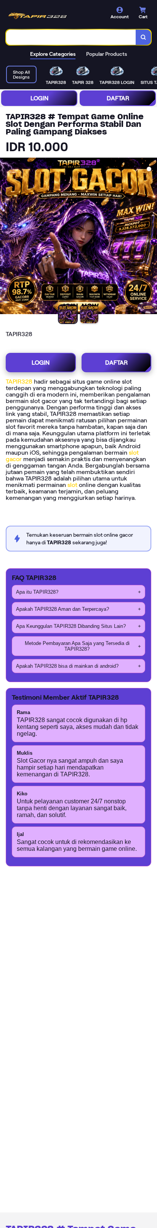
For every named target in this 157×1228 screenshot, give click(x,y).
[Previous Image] (6, 237)
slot (72, 485)
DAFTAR (118, 98)
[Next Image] (151, 237)
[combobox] (71, 37)
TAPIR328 (19, 381)
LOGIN (39, 98)
